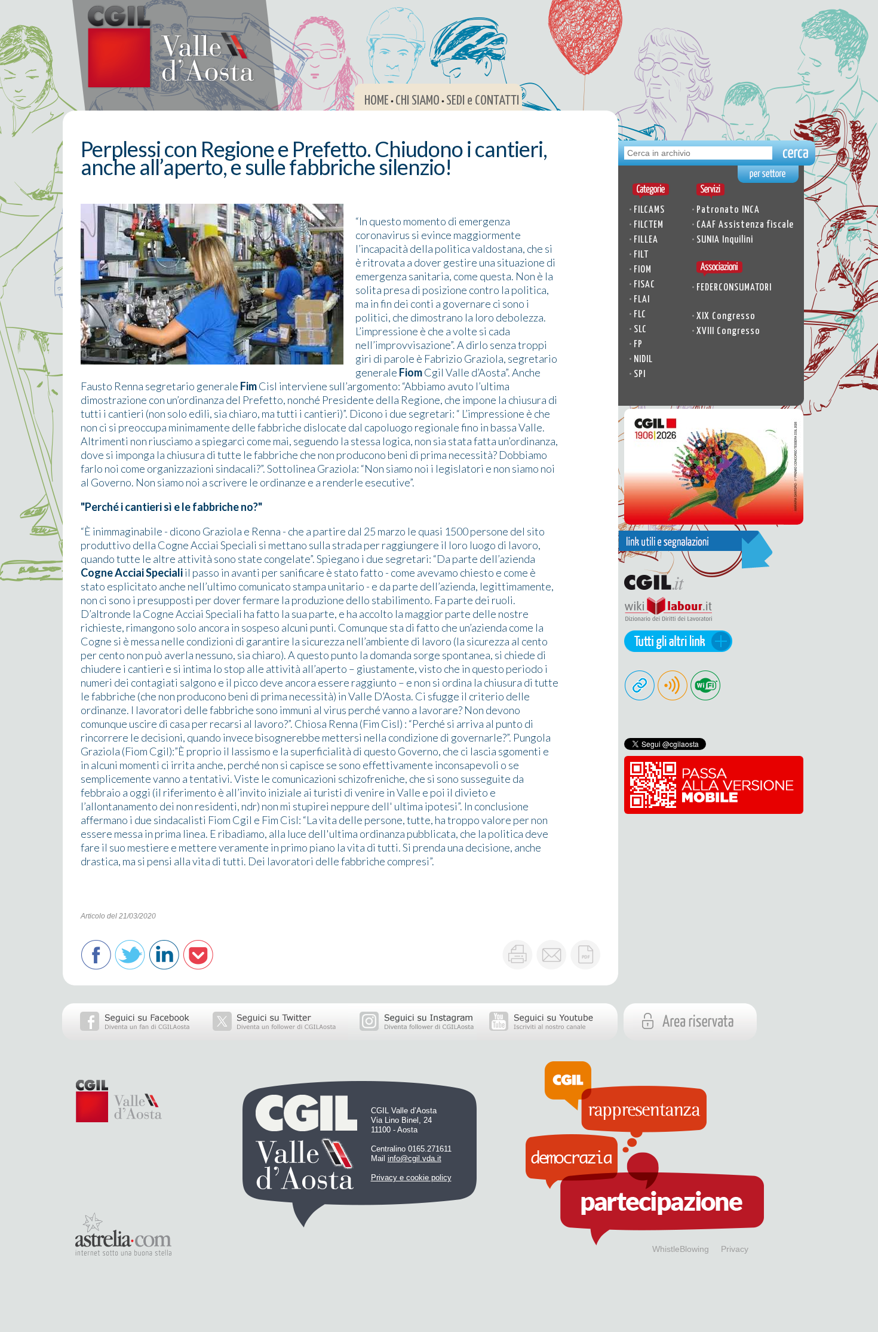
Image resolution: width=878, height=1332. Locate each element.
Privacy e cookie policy (411, 1177)
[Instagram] (412, 1036)
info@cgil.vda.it (414, 1158)
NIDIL (643, 359)
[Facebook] (131, 1036)
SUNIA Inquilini (724, 240)
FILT (641, 255)
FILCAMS (649, 210)
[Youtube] (547, 1036)
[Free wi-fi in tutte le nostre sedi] (706, 696)
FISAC (644, 285)
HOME (376, 101)
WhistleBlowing (680, 1249)
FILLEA (646, 240)
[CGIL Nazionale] (665, 589)
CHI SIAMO (417, 101)
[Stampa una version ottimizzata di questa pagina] (517, 954)
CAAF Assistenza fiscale (745, 225)
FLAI (642, 300)
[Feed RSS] (673, 696)
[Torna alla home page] (163, 84)
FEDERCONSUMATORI (734, 288)
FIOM (643, 270)
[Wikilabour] (665, 626)
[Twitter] (274, 1036)
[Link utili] (675, 647)
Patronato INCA (728, 210)
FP (638, 344)
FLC (640, 315)
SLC (640, 329)
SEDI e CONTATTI (482, 101)
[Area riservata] (717, 1036)
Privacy (734, 1249)
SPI (640, 374)
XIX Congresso (726, 316)
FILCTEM (649, 225)
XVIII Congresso (728, 331)
